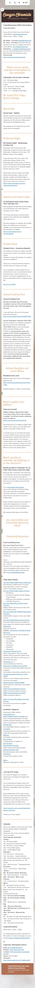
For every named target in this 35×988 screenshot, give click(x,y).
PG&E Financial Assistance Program (14, 689)
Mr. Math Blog (7, 725)
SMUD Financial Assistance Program (14, 693)
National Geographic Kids (11, 750)
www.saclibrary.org (9, 714)
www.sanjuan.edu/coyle (17, 950)
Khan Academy (8, 743)
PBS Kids (6, 735)
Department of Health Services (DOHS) (15, 666)
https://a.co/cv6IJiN (9, 284)
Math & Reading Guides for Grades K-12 (15, 716)
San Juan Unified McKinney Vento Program (16, 620)
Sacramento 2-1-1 (9, 662)
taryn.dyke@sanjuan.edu (15, 948)
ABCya (5, 760)
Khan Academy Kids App (10, 745)
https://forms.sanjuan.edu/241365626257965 (17, 316)
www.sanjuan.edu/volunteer (15, 487)
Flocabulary (6, 729)
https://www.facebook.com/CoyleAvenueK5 (16, 960)
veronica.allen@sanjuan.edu (15, 572)
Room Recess (7, 739)
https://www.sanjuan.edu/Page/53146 (14, 420)
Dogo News (6, 754)
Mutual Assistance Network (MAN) (14, 682)
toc (2, 10)
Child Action (7, 626)
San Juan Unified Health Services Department (17, 582)
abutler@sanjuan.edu (25, 40)
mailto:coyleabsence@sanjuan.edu (19, 938)
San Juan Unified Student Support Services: (16, 591)
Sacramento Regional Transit (12, 651)
